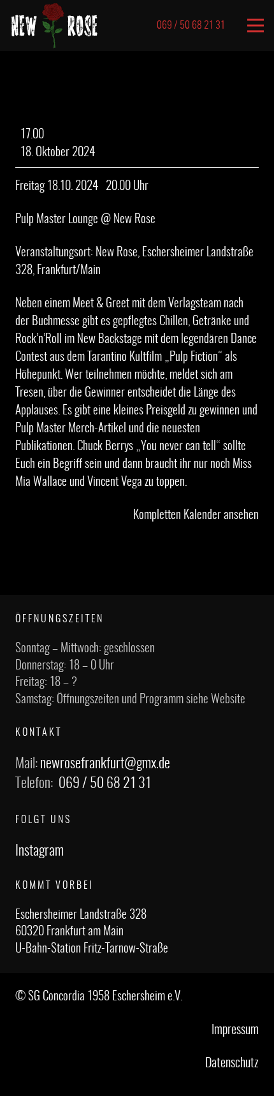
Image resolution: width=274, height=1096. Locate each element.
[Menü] (255, 25)
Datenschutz (232, 1063)
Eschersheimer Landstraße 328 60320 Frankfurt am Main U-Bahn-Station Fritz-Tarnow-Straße (91, 932)
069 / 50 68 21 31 (105, 784)
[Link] (54, 25)
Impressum (235, 1030)
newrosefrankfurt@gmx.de (105, 764)
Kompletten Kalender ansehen (196, 515)
